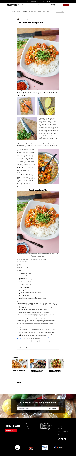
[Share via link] (26, 347)
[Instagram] (59, 438)
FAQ (58, 423)
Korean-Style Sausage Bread (19, 370)
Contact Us (60, 433)
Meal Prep (28, 343)
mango (37, 341)
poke (33, 341)
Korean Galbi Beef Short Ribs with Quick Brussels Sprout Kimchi (37, 371)
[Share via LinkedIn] (23, 347)
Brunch (39, 11)
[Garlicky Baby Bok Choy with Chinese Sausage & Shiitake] (56, 363)
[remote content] (38, 27)
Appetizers (25, 11)
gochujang (48, 341)
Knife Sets (60, 428)
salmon (19, 341)
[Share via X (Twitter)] (20, 347)
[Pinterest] (65, 438)
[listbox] (60, 4)
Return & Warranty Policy (63, 431)
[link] (52, 5)
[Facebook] (62, 438)
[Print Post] (28, 347)
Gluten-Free (23, 343)
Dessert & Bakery (32, 11)
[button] (19, 5)
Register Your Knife (61, 425)
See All (63, 357)
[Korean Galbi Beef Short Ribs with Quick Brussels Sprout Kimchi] (38, 363)
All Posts (13, 11)
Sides (44, 11)
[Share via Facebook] (17, 347)
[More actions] (58, 19)
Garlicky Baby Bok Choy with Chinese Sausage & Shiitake (55, 371)
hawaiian (28, 341)
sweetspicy (42, 341)
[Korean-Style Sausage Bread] (20, 363)
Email (18, 405)
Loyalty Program (61, 426)
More (48, 11)
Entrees (18, 11)
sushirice (23, 341)
